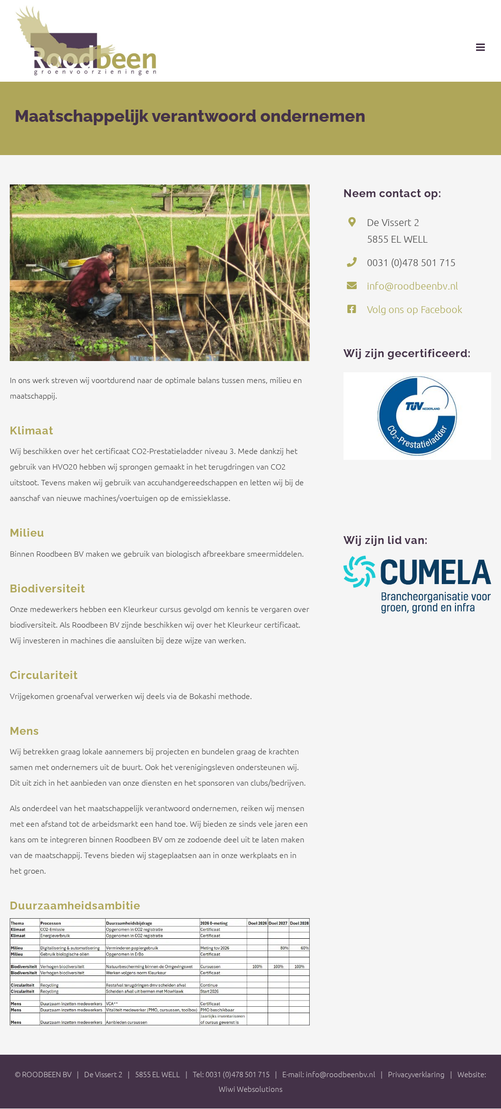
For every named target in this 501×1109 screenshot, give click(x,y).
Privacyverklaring (416, 1074)
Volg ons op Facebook (414, 309)
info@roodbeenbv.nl (412, 286)
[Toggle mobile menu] (481, 47)
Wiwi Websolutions (250, 1089)
